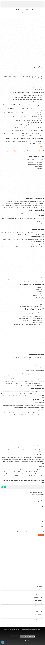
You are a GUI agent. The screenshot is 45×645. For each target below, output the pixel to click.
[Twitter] (11, 636)
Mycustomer (25, 642)
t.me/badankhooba (29, 636)
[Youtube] (14, 636)
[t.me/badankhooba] (22, 636)
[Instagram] (17, 636)
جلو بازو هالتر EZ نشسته (16, 151)
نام (43, 521)
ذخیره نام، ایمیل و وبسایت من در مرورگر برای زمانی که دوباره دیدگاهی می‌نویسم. (27, 531)
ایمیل (42, 526)
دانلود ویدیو (42, 146)
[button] (22, 69)
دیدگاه (42, 506)
